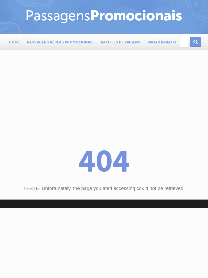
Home (14, 42)
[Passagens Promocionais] (104, 22)
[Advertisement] (104, 103)
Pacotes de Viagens (120, 42)
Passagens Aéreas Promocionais (60, 42)
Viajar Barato (162, 42)
